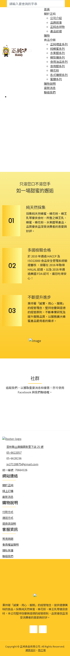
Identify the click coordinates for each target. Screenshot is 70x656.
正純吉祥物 (57, 27)
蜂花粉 (54, 70)
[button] (32, 168)
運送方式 (7, 518)
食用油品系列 (59, 62)
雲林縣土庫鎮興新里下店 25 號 (24, 447)
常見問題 (7, 539)
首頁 (47, 9)
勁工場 (42, 650)
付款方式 (7, 512)
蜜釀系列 (56, 79)
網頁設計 (30, 650)
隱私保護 (7, 550)
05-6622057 (14, 452)
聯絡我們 (50, 92)
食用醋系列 (57, 66)
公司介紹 (56, 18)
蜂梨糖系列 (57, 57)
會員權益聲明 (10, 544)
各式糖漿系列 (59, 75)
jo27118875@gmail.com (22, 464)
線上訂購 (7, 491)
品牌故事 (56, 22)
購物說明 (50, 83)
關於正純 (7, 485)
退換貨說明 (9, 523)
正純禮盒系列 (59, 44)
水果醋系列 (57, 53)
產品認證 (56, 31)
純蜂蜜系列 (57, 49)
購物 (47, 35)
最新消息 (50, 88)
